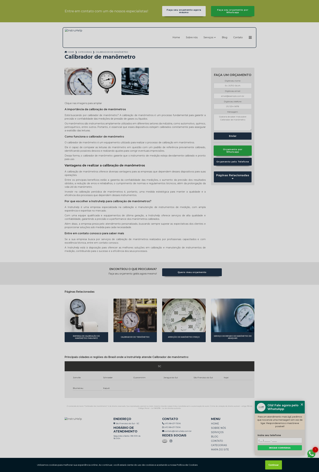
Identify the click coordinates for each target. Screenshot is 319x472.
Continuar (273, 465)
